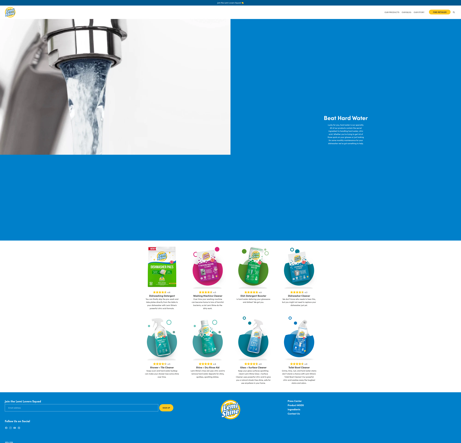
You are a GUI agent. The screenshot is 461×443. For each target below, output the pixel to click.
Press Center (295, 400)
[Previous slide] (147, 266)
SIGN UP (166, 407)
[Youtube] (14, 427)
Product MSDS (296, 405)
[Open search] (453, 12)
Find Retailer (439, 12)
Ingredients (294, 409)
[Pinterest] (19, 427)
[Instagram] (10, 427)
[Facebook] (6, 427)
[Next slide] (176, 266)
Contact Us (294, 413)
